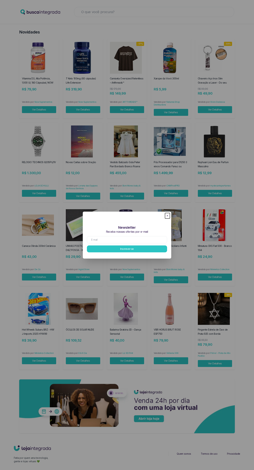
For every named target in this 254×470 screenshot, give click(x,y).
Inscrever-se (127, 248)
